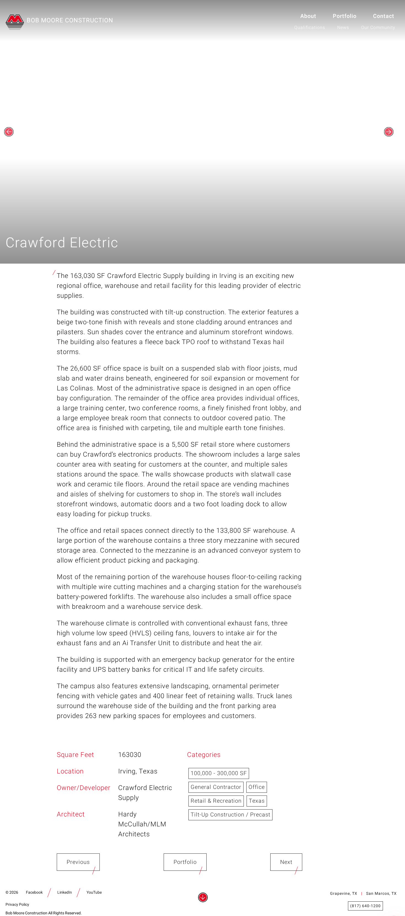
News (343, 27)
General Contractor (216, 787)
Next (286, 862)
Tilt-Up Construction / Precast (230, 815)
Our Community (378, 27)
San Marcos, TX (381, 893)
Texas (257, 801)
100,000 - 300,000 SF (219, 773)
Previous (78, 862)
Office (257, 787)
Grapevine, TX (343, 893)
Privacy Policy (17, 904)
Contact (383, 16)
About (308, 16)
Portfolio (345, 16)
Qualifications (309, 27)
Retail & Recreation (216, 801)
